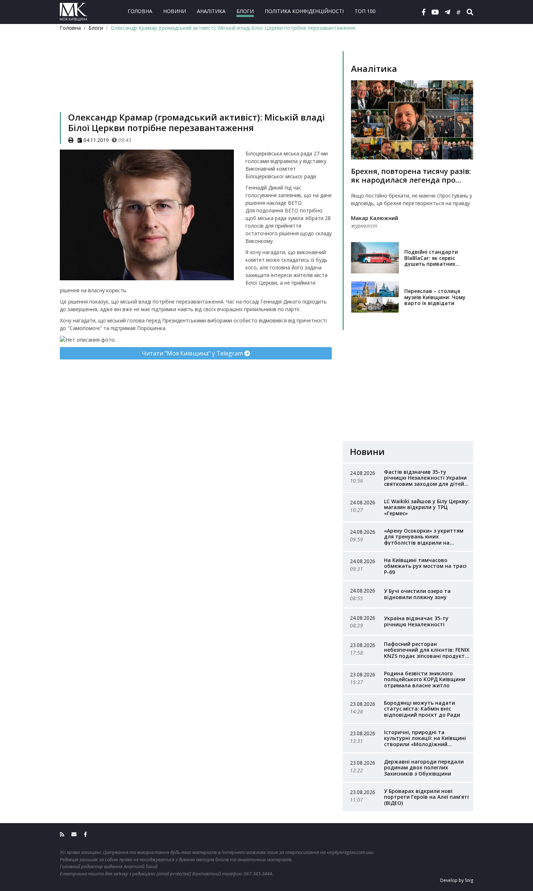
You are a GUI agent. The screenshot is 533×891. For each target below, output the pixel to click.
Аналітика (211, 11)
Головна (140, 11)
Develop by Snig (456, 880)
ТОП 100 (365, 11)
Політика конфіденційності (304, 11)
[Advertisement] (195, 81)
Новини (174, 11)
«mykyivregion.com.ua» (350, 852)
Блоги (245, 11)
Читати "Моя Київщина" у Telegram (193, 353)
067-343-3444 (258, 873)
